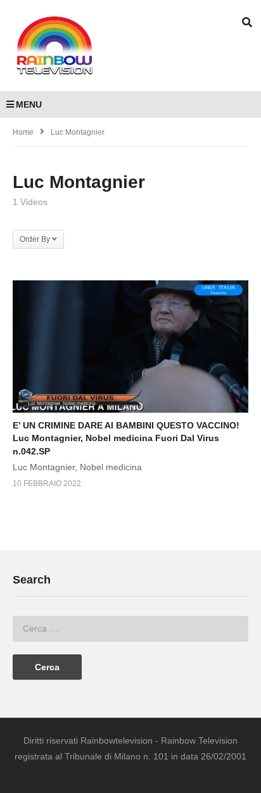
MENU (29, 104)
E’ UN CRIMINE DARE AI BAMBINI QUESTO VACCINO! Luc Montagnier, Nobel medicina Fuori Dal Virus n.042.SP (126, 438)
